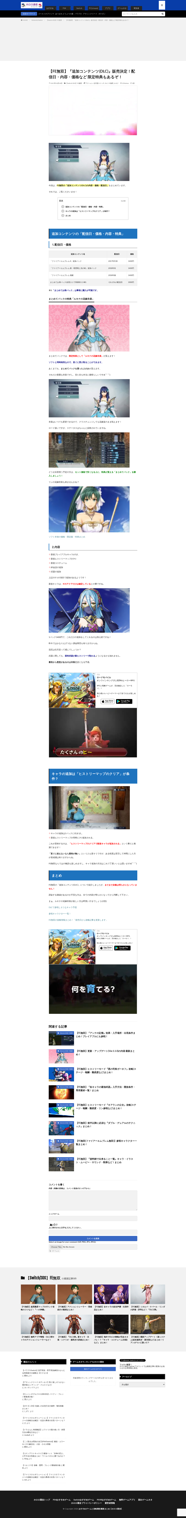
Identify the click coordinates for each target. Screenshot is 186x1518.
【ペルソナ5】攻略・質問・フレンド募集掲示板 (41, 1465)
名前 (54, 1214)
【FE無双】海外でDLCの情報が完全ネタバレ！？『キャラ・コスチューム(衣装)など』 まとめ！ (111, 1340)
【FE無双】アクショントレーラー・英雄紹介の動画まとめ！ (74, 1308)
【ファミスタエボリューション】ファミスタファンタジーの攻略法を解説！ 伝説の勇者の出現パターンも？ (43, 1419)
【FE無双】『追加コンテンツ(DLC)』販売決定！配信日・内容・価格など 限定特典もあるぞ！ (97, 20)
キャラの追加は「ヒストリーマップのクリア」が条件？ (86, 211)
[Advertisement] (93, 40)
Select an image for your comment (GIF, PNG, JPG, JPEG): (72, 1242)
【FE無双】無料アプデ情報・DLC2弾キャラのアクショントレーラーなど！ (37, 1338)
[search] (162, 14)
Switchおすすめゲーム (84, 1499)
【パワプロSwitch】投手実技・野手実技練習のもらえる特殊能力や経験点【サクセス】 (43, 1371)
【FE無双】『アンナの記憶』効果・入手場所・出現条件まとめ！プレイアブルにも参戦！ (105, 1034)
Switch (79, 8)
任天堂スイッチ (99, 83)
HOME (25, 20)
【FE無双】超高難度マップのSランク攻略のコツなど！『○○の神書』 (38, 1308)
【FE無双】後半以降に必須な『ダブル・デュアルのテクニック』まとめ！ (105, 1124)
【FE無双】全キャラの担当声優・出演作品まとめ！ (111, 1308)
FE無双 (111, 83)
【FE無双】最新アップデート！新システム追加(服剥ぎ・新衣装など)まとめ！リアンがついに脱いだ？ (147, 1340)
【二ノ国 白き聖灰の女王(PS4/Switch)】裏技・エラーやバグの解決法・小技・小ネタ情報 (43, 1442)
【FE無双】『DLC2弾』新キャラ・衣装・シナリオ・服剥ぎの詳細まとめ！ (73, 1338)
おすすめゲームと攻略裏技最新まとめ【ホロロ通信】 (101, 1509)
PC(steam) (93, 8)
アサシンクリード (90, 14)
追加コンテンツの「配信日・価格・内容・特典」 (83, 207)
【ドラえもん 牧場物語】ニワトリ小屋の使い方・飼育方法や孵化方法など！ (43, 1431)
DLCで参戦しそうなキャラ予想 (63, 907)
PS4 (64, 8)
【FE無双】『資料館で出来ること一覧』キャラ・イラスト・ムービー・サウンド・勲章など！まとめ (104, 1160)
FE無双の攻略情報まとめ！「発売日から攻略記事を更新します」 (78, 920)
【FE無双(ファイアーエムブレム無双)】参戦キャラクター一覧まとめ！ (106, 1142)
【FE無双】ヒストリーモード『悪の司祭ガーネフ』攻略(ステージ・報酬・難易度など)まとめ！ (106, 1070)
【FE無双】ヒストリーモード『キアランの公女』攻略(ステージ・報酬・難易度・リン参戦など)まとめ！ (106, 1106)
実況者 (136, 8)
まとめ (66, 215)
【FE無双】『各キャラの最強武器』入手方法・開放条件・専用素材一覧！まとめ (105, 1088)
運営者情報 (110, 1503)
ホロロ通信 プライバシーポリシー (86, 1503)
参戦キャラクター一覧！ (60, 913)
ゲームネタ (122, 8)
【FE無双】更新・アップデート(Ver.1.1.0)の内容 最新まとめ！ (105, 1053)
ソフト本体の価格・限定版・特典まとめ (67, 536)
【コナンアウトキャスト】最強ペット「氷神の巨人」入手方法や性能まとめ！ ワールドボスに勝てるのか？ (43, 1454)
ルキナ (116, 83)
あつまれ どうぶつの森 (64, 14)
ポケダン (102, 14)
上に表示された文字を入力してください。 (65, 1227)
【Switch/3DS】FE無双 (54, 20)
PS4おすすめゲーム (62, 1499)
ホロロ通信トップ (42, 1499)
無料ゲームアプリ (127, 1499)
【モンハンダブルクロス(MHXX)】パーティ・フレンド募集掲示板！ (43, 1395)
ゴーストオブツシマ (46, 14)
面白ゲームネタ (145, 1499)
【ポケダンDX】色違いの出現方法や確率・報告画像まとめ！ (43, 1407)
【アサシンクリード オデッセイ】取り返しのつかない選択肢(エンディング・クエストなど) (43, 1383)
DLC (106, 83)
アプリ (107, 8)
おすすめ (50, 8)
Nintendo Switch (37, 20)
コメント (70, 1188)
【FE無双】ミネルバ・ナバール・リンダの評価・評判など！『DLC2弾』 (147, 1308)
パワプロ (78, 14)
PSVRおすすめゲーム (106, 1499)
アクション (89, 83)
